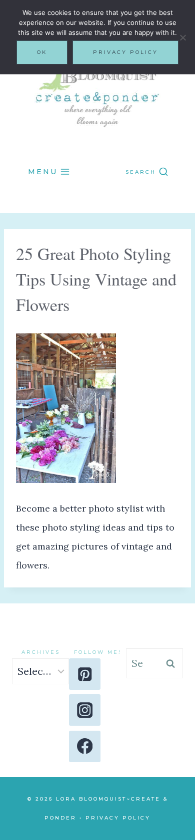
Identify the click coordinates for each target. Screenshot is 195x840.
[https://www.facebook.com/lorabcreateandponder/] (84, 746)
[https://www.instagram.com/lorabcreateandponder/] (84, 710)
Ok (42, 52)
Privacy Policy (118, 818)
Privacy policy (125, 52)
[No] (183, 37)
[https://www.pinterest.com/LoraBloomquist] (84, 674)
